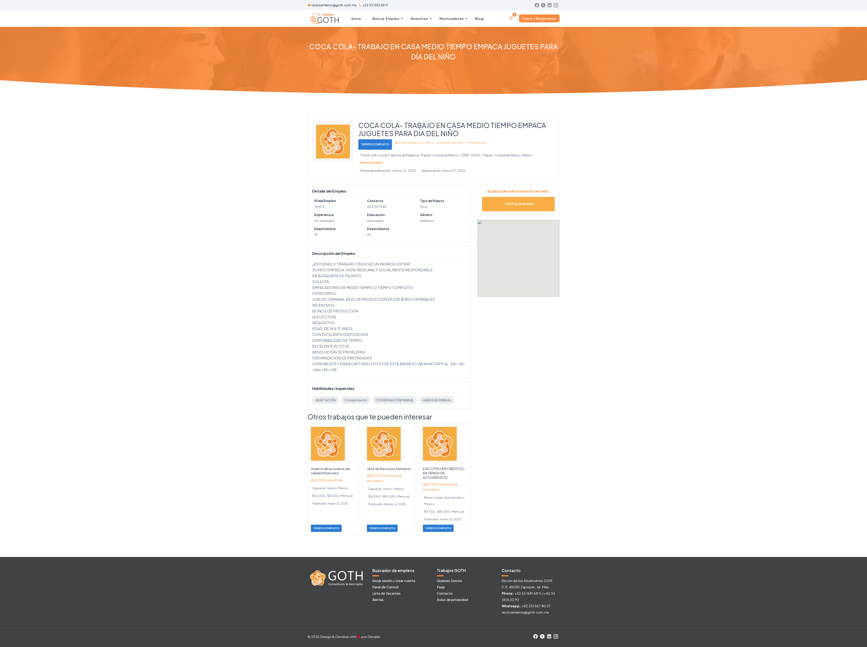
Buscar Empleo (385, 18)
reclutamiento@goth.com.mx (334, 5)
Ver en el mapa (371, 162)
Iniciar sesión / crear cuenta (393, 580)
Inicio (356, 18)
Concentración (355, 400)
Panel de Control (385, 587)
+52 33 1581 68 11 (375, 5)
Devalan (374, 636)
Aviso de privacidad (452, 599)
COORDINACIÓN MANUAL (395, 400)
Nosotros (419, 18)
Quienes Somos (449, 580)
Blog (479, 18)
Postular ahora (519, 204)
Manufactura (478, 142)
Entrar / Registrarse (539, 18)
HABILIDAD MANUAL (436, 400)
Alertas (378, 599)
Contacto (445, 593)
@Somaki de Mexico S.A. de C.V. (414, 142)
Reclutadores (451, 18)
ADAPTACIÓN (325, 400)
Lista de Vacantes (386, 593)
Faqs (441, 587)
